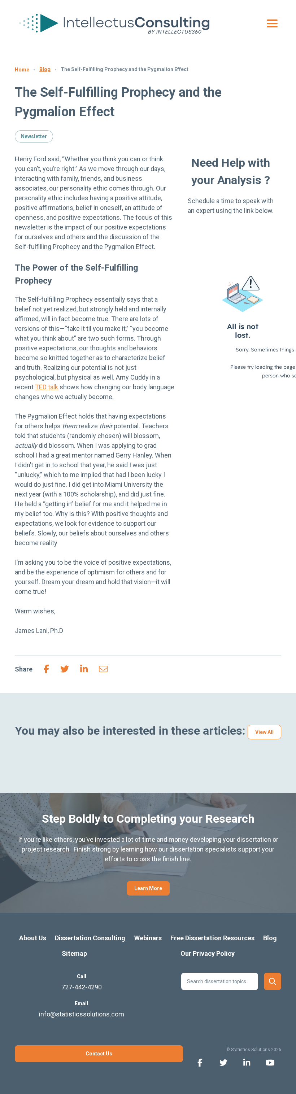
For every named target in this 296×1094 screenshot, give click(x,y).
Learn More (148, 888)
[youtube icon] (270, 1062)
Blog (45, 69)
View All (264, 732)
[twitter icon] (223, 1062)
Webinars (148, 938)
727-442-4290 (81, 987)
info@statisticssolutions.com (81, 1014)
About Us (32, 938)
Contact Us (99, 1053)
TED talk (46, 387)
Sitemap (74, 953)
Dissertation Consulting (90, 938)
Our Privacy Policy (207, 953)
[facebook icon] (200, 1062)
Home (22, 70)
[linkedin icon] (247, 1062)
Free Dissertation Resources (212, 938)
